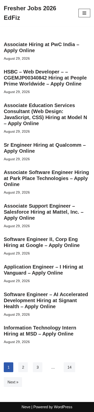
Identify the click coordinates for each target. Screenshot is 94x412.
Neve (26, 407)
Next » (13, 382)
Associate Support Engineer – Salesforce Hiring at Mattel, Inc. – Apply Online (43, 212)
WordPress (63, 407)
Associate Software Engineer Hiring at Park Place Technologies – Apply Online (46, 178)
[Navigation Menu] (84, 13)
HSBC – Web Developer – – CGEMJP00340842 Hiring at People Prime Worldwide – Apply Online (45, 78)
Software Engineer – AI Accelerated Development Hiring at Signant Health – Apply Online (46, 300)
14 (69, 367)
